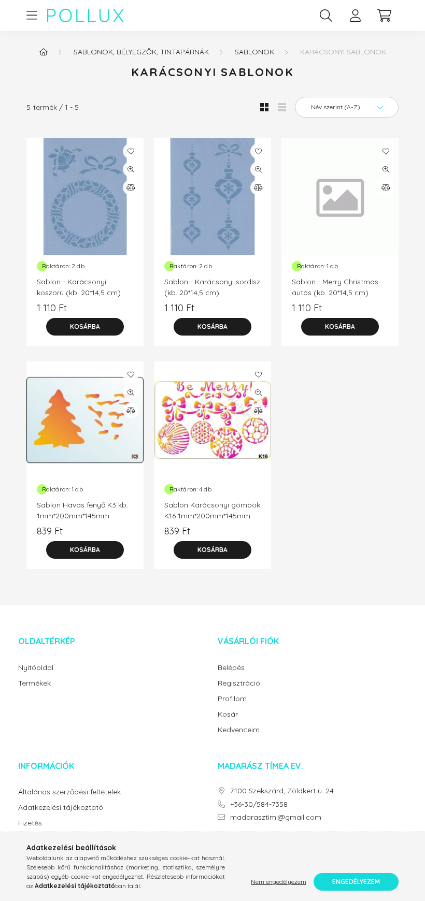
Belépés (231, 667)
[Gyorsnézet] (130, 169)
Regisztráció (239, 683)
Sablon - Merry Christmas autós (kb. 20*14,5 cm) (335, 287)
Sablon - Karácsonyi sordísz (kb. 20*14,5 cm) (212, 287)
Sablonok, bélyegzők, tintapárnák (141, 51)
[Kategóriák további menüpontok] (31, 15)
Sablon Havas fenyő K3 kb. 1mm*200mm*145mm (82, 510)
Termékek (34, 683)
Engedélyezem (356, 881)
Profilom (232, 698)
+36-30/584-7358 (259, 804)
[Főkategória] (43, 51)
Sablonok (254, 51)
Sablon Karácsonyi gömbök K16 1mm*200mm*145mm (212, 510)
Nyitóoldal (35, 667)
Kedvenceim (239, 729)
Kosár (228, 714)
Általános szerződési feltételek (69, 792)
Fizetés (30, 823)
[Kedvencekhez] (130, 151)
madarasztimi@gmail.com (275, 817)
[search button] (326, 15)
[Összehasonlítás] (130, 187)
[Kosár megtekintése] (384, 15)
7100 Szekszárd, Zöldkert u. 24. (282, 791)
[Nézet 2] (282, 107)
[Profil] (355, 15)
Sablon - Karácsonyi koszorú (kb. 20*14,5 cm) (79, 287)
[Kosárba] (85, 327)
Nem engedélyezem (278, 881)
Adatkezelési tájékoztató (60, 807)
